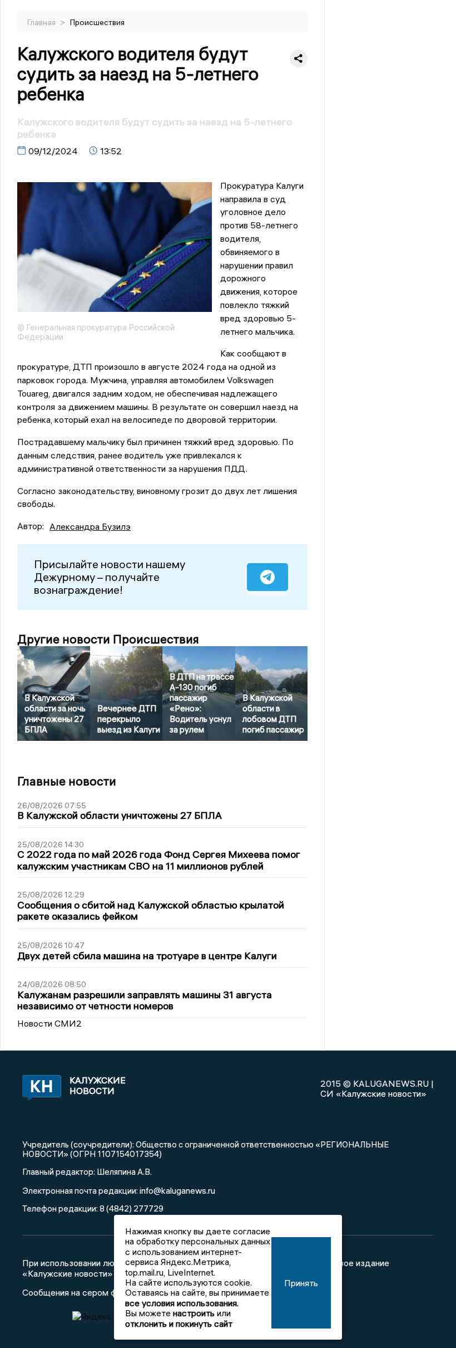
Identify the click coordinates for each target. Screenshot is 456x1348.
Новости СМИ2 (49, 1023)
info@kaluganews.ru (177, 1190)
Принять (301, 1282)
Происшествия (97, 22)
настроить (194, 1312)
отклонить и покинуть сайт (178, 1323)
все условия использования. (182, 1302)
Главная (42, 22)
